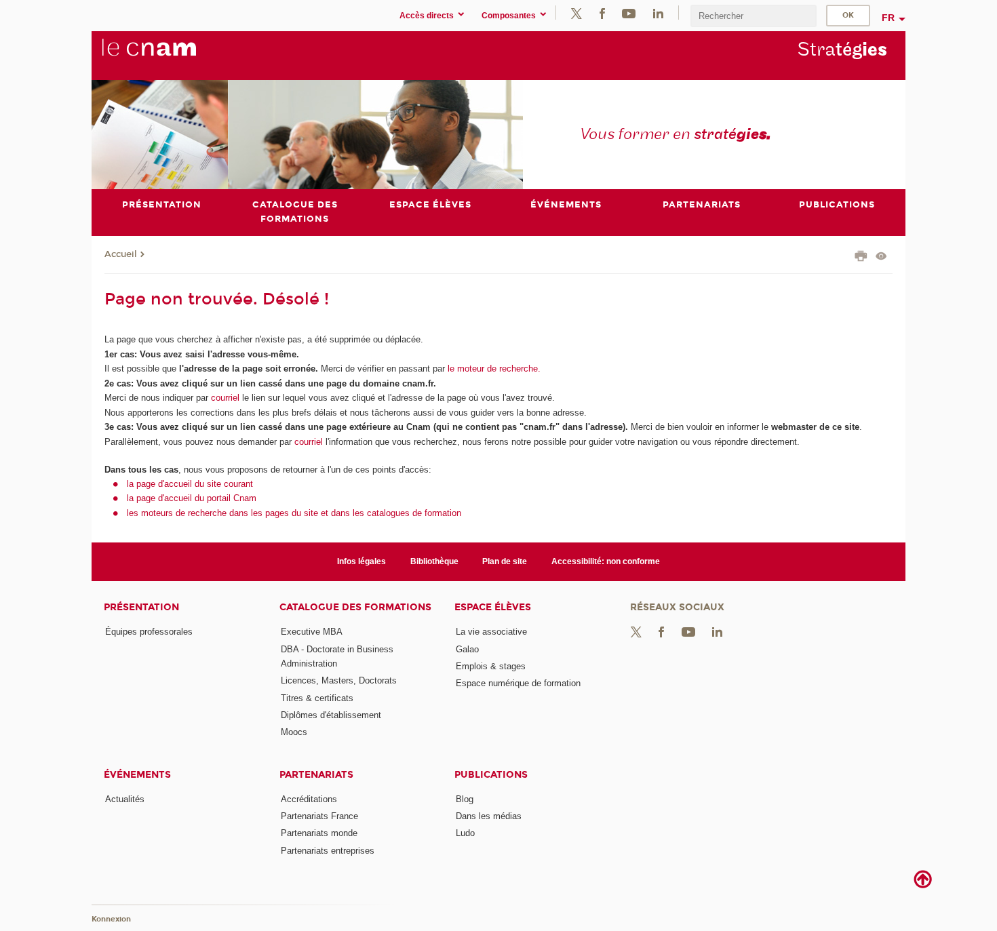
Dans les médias (489, 816)
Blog (464, 799)
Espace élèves (492, 607)
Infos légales (361, 561)
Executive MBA (312, 632)
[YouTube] (628, 12)
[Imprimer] (861, 257)
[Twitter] (576, 12)
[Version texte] (881, 257)
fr (888, 17)
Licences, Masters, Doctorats (339, 680)
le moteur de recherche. (493, 368)
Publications (491, 774)
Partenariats (316, 774)
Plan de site (504, 561)
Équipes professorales (149, 632)
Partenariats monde (319, 833)
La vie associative (491, 632)
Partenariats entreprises (327, 851)
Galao (467, 649)
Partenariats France (319, 816)
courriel (225, 398)
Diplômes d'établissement (331, 715)
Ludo (465, 833)
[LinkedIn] (658, 12)
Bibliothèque (434, 561)
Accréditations (309, 799)
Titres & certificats (317, 698)
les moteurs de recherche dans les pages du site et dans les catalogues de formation (294, 513)
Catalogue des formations (355, 607)
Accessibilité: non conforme (605, 561)
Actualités (124, 799)
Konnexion (111, 919)
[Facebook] (602, 12)
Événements (137, 774)
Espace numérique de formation (518, 683)
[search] (753, 16)
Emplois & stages (491, 666)
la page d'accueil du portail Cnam (191, 498)
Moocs (294, 732)
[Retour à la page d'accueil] (171, 55)
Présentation (141, 607)
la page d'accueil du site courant (190, 484)
